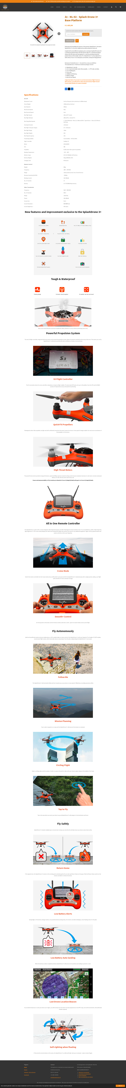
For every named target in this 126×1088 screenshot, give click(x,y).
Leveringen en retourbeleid (85, 1074)
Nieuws (25, 1069)
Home (25, 1067)
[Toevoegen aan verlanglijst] (77, 40)
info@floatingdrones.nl (56, 1077)
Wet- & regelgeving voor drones (86, 1077)
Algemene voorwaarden (84, 1072)
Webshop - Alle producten (29, 1072)
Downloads (26, 1075)
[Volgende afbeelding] (59, 33)
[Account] (111, 7)
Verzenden (85, 34)
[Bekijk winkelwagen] (120, 7)
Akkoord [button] (120, 1085)
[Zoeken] (116, 7)
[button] (27, 55)
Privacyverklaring (82, 1075)
